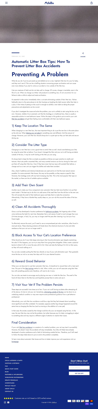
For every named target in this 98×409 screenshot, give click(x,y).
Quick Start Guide (11, 369)
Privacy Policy (10, 386)
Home (7, 357)
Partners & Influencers (14, 374)
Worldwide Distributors (14, 377)
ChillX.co (54, 402)
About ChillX (9, 389)
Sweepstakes (9, 383)
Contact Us (9, 391)
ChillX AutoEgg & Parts (13, 360)
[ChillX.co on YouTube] (8, 402)
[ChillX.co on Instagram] (5, 402)
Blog (7, 372)
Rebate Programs (11, 380)
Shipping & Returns (12, 363)
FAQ (6, 366)
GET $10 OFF (79, 373)
